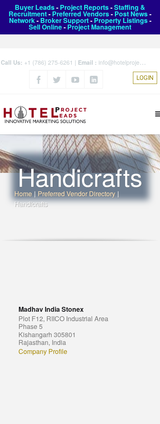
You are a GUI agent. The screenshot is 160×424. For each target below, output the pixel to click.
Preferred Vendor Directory (76, 193)
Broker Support (64, 20)
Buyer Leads (35, 7)
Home (23, 193)
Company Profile (42, 351)
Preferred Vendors (80, 13)
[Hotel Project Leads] (45, 114)
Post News (131, 13)
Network (22, 20)
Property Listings (121, 20)
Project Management (99, 27)
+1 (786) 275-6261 (48, 62)
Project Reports (84, 7)
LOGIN (145, 78)
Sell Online (45, 27)
